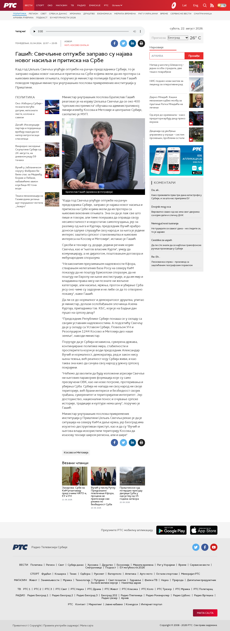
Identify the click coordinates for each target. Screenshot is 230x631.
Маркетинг (95, 604)
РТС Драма (94, 589)
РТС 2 (37, 589)
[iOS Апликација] (176, 160)
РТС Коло (147, 589)
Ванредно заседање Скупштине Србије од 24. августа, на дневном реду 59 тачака (28, 153)
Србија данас (58, 13)
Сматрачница (203, 13)
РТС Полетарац (203, 589)
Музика (67, 580)
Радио (81, 5)
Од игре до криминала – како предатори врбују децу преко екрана (167, 118)
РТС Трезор (164, 589)
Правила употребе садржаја (60, 625)
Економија (104, 13)
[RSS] (212, 5)
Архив (125, 598)
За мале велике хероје (104, 582)
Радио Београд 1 (37, 595)
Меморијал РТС (190, 573)
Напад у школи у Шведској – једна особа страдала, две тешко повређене (167, 68)
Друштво (89, 13)
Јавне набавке (114, 604)
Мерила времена (125, 13)
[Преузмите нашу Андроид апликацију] (171, 530)
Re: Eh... (155, 256)
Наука (165, 580)
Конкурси (132, 604)
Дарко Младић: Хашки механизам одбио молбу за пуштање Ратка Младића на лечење (166, 102)
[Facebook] (114, 43)
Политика (19, 13)
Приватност (20, 625)
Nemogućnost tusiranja (164, 223)
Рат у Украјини (148, 13)
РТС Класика (130, 589)
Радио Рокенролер (157, 595)
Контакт (80, 604)
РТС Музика (182, 589)
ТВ (72, 5)
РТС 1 (26, 589)
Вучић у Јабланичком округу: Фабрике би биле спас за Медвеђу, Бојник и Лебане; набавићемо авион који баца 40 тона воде (28, 178)
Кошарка (60, 573)
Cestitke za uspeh (161, 240)
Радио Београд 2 (62, 595)
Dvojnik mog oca (161, 206)
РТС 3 (48, 589)
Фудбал (46, 573)
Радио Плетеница (131, 595)
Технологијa (82, 580)
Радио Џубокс (181, 595)
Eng (195, 5)
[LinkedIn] (132, 43)
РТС (106, 5)
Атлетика (130, 573)
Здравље (135, 580)
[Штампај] (141, 43)
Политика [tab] (25, 97)
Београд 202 (109, 595)
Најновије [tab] (157, 47)
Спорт (40, 5)
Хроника (75, 13)
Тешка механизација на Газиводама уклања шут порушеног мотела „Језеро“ (29, 201)
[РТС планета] (174, 5)
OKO (50, 5)
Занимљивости (50, 580)
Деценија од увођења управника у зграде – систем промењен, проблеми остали (167, 134)
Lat (184, 5)
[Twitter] (123, 43)
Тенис (73, 573)
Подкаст (41, 17)
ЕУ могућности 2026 (63, 17)
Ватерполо (114, 573)
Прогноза (159, 38)
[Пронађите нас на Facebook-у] (204, 547)
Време (164, 13)
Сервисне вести (181, 13)
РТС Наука (77, 589)
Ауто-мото (146, 573)
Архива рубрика (23, 17)
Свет (44, 13)
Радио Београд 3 (87, 595)
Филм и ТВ (151, 580)
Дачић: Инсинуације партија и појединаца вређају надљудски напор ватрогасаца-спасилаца (28, 131)
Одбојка (85, 573)
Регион (33, 13)
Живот (33, 580)
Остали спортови (167, 573)
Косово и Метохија (76, 452)
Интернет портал (151, 604)
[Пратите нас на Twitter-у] (195, 547)
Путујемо (99, 580)
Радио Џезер (110, 598)
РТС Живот (111, 589)
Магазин (61, 5)
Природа (177, 580)
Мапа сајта (205, 612)
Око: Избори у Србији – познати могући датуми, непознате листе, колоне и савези (29, 110)
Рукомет (99, 573)
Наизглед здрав (131, 582)
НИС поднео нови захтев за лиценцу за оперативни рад (166, 82)
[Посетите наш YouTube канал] (213, 547)
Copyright (35, 625)
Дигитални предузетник (201, 580)
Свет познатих (117, 580)
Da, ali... (155, 190)
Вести (29, 5)
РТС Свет (61, 589)
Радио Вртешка (203, 595)
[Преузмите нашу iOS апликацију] (203, 530)
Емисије (94, 5)
